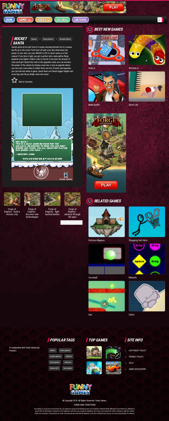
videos (52, 350)
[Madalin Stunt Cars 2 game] (113, 367)
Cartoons (80, 20)
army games (54, 362)
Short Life (133, 104)
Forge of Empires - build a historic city (12, 212)
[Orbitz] (147, 296)
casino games (55, 356)
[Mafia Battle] (106, 86)
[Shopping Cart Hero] (147, 222)
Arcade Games (65, 39)
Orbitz (132, 314)
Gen (90, 314)
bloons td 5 (54, 368)
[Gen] (106, 296)
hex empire (68, 368)
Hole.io (91, 68)
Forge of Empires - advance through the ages (72, 213)
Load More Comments (72, 222)
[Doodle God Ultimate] (94, 367)
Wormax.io (134, 68)
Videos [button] (42, 20)
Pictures (62, 20)
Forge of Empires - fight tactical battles (52, 212)
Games (34, 39)
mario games (65, 350)
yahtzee (69, 356)
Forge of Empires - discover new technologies (32, 213)
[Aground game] (94, 352)
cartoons (67, 362)
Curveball (92, 277)
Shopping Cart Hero (138, 240)
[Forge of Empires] (12, 199)
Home (9, 20)
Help (131, 363)
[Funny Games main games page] (114, 389)
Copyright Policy (137, 350)
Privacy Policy (136, 356)
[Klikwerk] (147, 259)
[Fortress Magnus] (106, 222)
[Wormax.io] (147, 50)
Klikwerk (133, 277)
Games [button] (23, 20)
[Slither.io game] (113, 352)
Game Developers (137, 369)
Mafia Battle (94, 104)
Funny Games (48, 39)
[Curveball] (106, 259)
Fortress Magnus (96, 240)
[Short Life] (147, 86)
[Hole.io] (106, 50)
